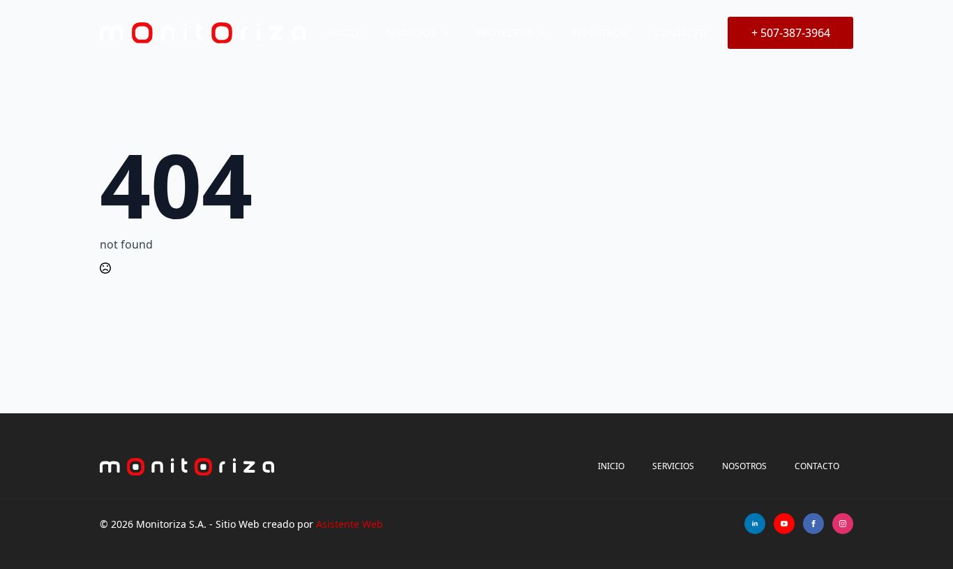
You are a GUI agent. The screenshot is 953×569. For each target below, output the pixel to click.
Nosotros (599, 32)
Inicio (343, 32)
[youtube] (784, 523)
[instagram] (842, 523)
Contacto (680, 32)
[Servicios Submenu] (449, 33)
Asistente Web (349, 524)
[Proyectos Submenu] (545, 33)
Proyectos (504, 32)
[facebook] (813, 523)
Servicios (411, 32)
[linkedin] (754, 523)
